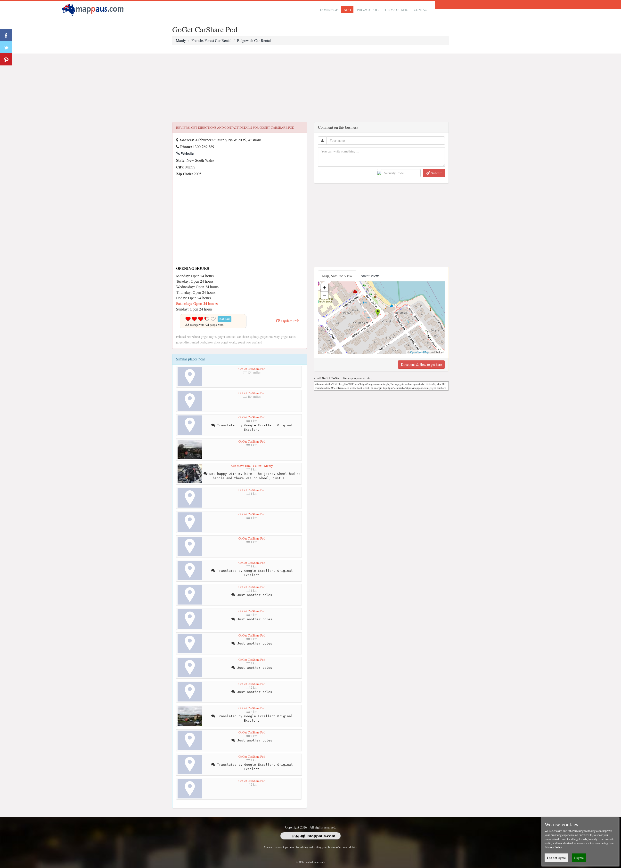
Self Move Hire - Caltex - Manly (252, 465)
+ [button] (324, 288)
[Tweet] (6, 47)
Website (187, 153)
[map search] (93, 8)
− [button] (324, 295)
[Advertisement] (310, 88)
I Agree (579, 857)
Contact (421, 10)
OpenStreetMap (419, 352)
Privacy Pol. (368, 10)
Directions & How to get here (421, 364)
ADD (347, 10)
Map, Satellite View (337, 275)
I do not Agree (556, 857)
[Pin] (6, 59)
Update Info (289, 320)
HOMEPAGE (329, 10)
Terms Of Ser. (396, 10)
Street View (370, 275)
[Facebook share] (6, 35)
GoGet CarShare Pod (251, 368)
